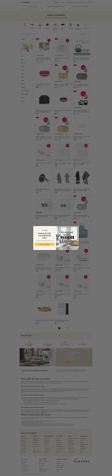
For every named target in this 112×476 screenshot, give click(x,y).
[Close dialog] (77, 227)
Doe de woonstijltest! (44, 244)
